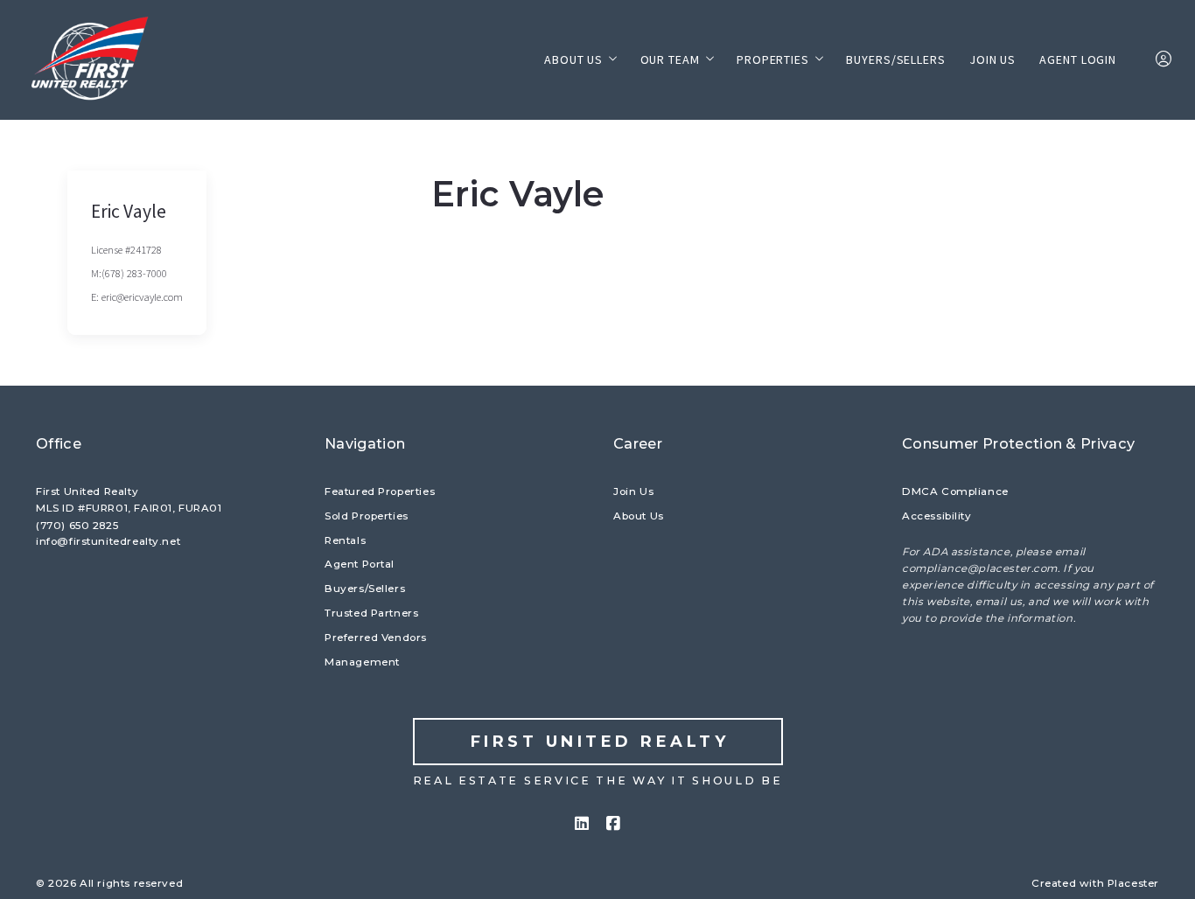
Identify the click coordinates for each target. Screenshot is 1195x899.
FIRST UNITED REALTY (600, 741)
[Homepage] (91, 60)
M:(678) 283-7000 (129, 273)
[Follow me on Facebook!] (613, 824)
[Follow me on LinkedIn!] (582, 824)
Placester (1133, 883)
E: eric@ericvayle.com (137, 296)
